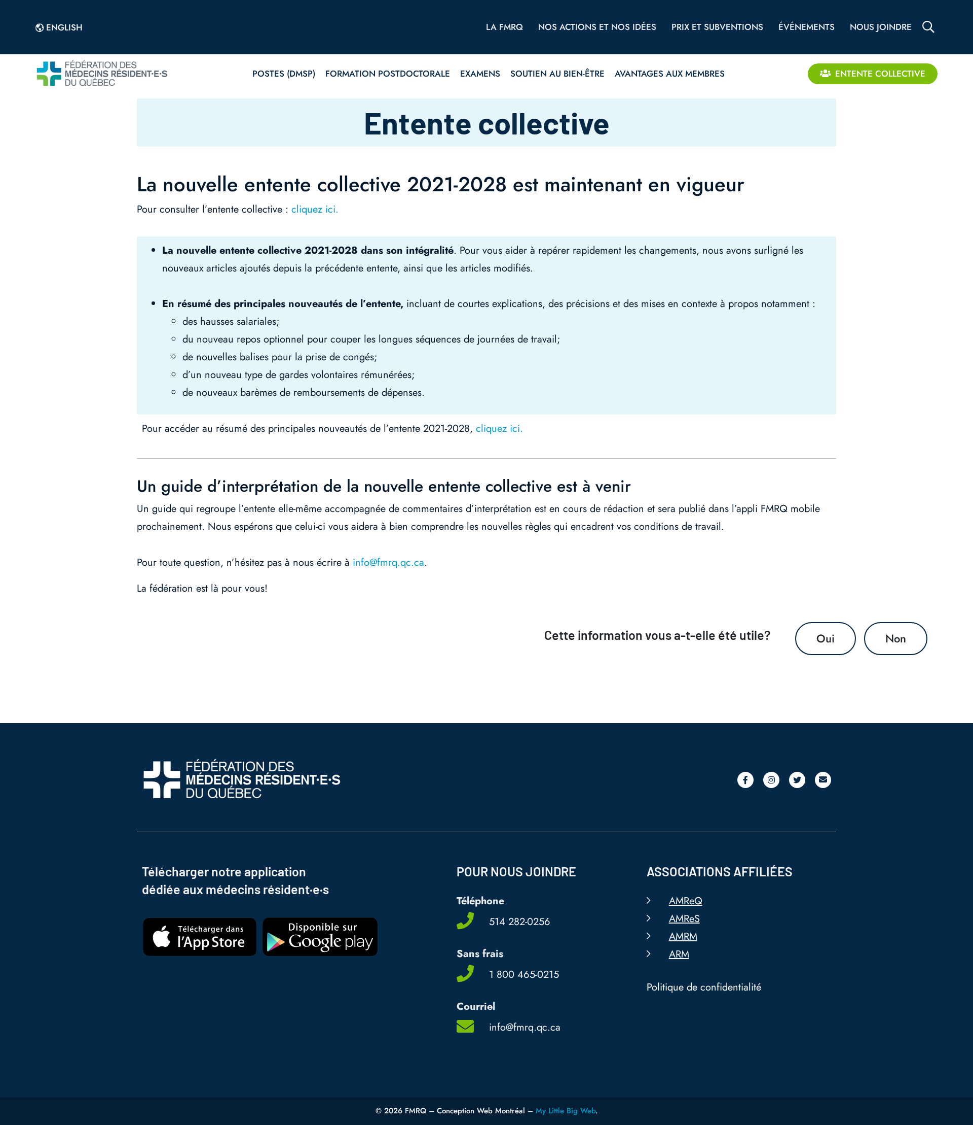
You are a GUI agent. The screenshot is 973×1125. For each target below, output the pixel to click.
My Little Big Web (565, 1110)
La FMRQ (504, 27)
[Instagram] (771, 780)
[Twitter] (797, 780)
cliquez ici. (315, 209)
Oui (825, 638)
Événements (806, 27)
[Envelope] (823, 780)
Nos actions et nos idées (597, 27)
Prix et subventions (717, 27)
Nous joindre (881, 27)
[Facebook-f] (745, 780)
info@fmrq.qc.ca (388, 562)
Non (895, 638)
